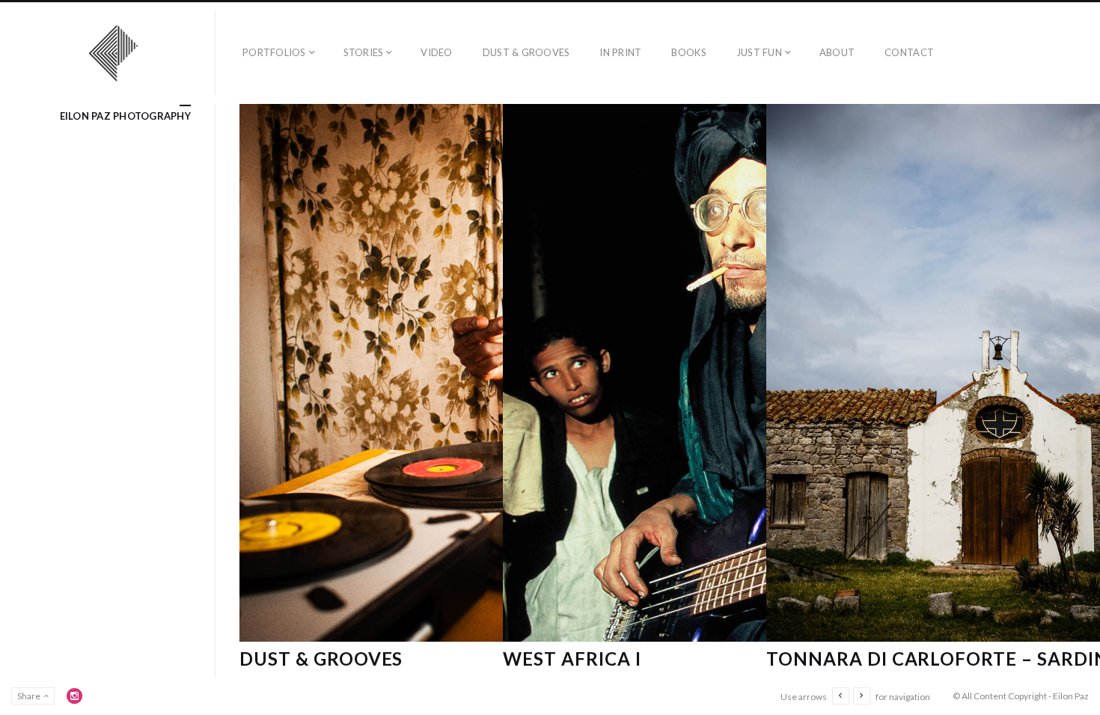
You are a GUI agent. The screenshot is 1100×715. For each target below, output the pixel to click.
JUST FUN (759, 52)
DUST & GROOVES (526, 52)
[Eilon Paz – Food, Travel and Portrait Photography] (114, 53)
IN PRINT (620, 52)
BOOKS (688, 52)
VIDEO (436, 52)
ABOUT (837, 52)
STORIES (363, 52)
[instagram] (75, 695)
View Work (359, 532)
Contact (909, 52)
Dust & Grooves (321, 658)
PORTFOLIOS (274, 52)
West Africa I (572, 658)
